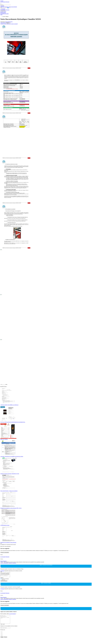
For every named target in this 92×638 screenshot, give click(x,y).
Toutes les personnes (5, 578)
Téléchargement (3, 22)
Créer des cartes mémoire (12, 6)
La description (4, 573)
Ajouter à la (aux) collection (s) (5, 23)
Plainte (1, 561)
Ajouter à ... (8, 22)
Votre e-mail (2, 624)
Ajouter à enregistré (14, 23)
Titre (1, 571)
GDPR (1, 599)
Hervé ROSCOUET (9, 21)
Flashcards (7, 1)
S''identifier (2, 5)
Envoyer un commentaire (5, 552)
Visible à (1, 577)
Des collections (6, 9)
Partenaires (5, 561)
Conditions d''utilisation (12, 599)
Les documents (3, 1)
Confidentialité (5, 599)
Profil (1, 14)
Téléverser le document (4, 6)
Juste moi (3, 579)
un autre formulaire (12, 613)
